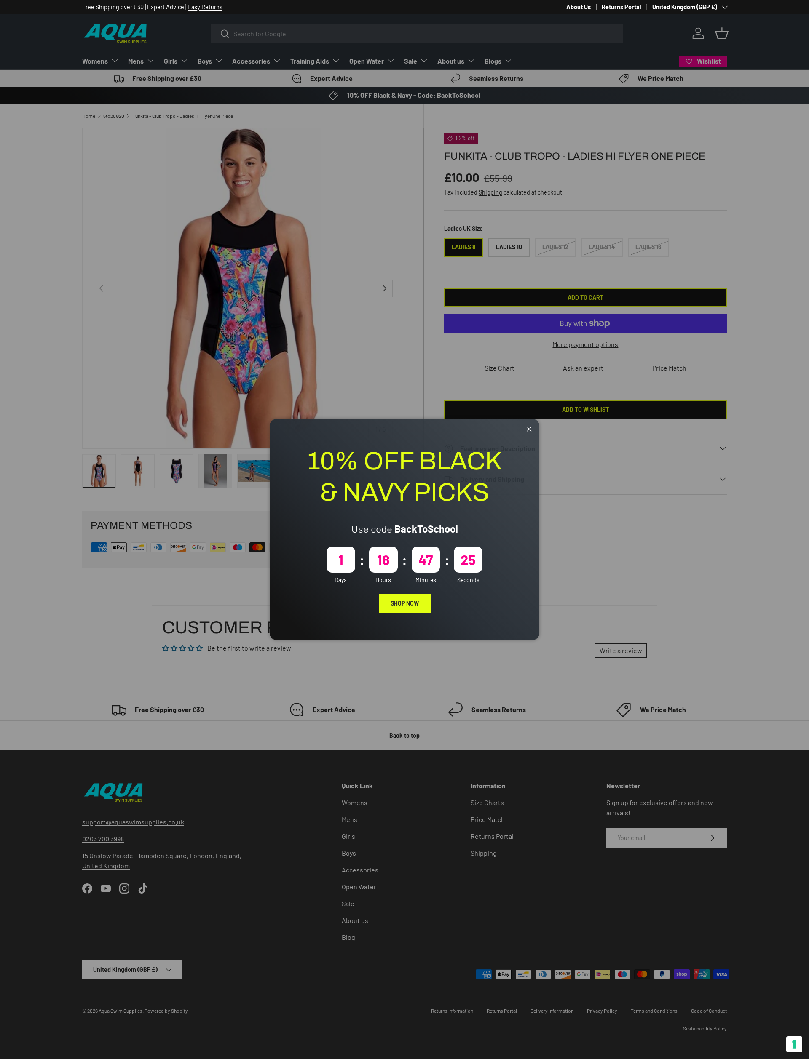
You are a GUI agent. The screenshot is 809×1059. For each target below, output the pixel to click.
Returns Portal (621, 7)
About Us (578, 7)
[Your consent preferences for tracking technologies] (794, 1044)
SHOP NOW (405, 603)
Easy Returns (205, 7)
